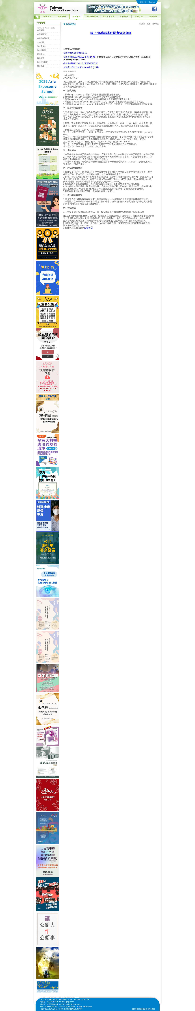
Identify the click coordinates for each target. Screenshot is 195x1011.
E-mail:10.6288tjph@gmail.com (68, 1004)
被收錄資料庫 (42, 62)
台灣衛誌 (155, 24)
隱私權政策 (143, 1009)
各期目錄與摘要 (43, 38)
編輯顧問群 (41, 50)
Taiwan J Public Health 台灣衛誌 (46, 29)
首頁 (148, 24)
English (152, 2)
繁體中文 (143, 2)
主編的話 (40, 42)
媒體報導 (40, 58)
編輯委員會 (41, 46)
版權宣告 (135, 1009)
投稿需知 (40, 54)
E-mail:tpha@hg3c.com (65, 1002)
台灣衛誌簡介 (42, 34)
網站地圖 (151, 1009)
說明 (96, 67)
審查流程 (40, 66)
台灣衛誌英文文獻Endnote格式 (77, 67)
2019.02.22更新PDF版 (84, 57)
